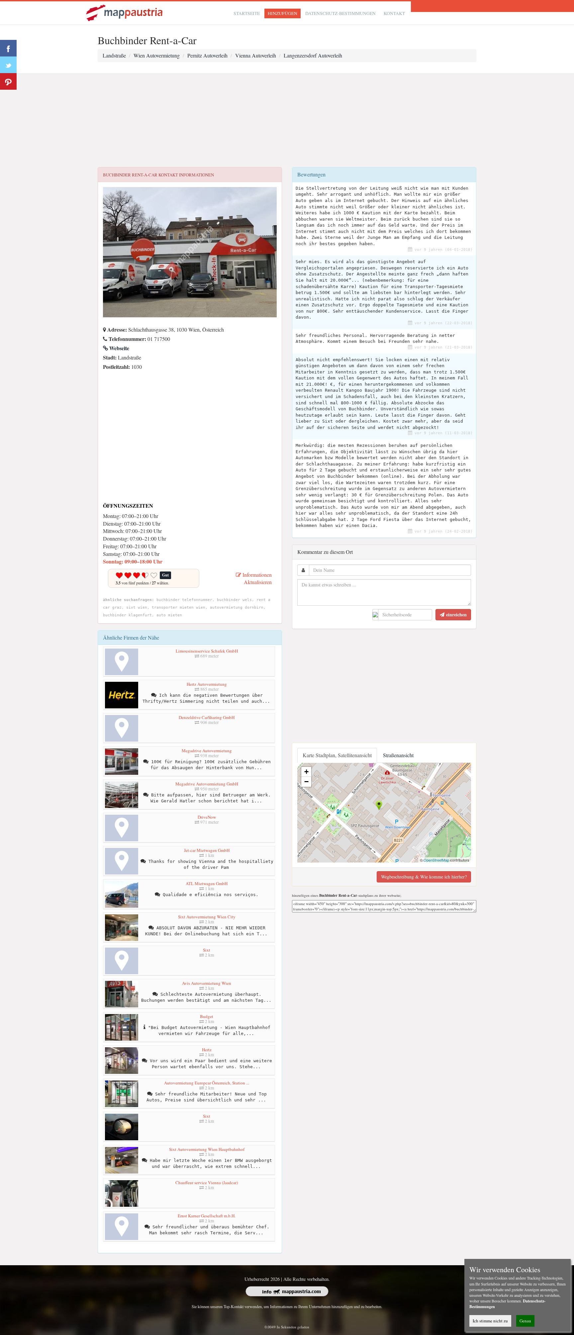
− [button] (306, 781)
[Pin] (8, 81)
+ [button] (306, 772)
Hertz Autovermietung (207, 684)
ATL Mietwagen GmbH (207, 883)
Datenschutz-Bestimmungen (340, 13)
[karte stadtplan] (125, 12)
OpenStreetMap (436, 860)
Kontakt (394, 13)
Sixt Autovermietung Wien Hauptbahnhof (206, 1149)
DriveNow (207, 817)
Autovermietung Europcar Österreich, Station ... (206, 1083)
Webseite (118, 348)
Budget (206, 1016)
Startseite (247, 13)
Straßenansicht (398, 755)
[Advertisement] (287, 120)
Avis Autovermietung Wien (206, 983)
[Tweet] (8, 64)
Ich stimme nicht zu (490, 1321)
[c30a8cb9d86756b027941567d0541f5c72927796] (104, 375)
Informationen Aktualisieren (256, 578)
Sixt (206, 950)
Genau (525, 1321)
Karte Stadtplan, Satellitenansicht (337, 755)
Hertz (207, 1050)
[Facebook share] (8, 48)
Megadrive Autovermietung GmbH (206, 784)
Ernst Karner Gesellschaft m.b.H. (207, 1216)
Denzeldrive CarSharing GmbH (207, 717)
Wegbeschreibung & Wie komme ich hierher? (424, 876)
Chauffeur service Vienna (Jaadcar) (206, 1182)
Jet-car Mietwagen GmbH (207, 850)
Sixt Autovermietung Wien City (207, 917)
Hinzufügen (282, 13)
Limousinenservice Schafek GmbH (207, 651)
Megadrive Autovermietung (207, 751)
